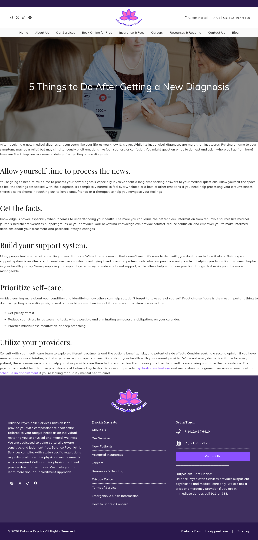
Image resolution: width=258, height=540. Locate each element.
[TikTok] (24, 17)
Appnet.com (219, 531)
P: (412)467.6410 (197, 431)
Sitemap (243, 531)
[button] (52, 32)
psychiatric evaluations (152, 368)
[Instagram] (11, 17)
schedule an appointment (19, 373)
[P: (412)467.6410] (180, 431)
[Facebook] (30, 17)
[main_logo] (129, 17)
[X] (17, 17)
